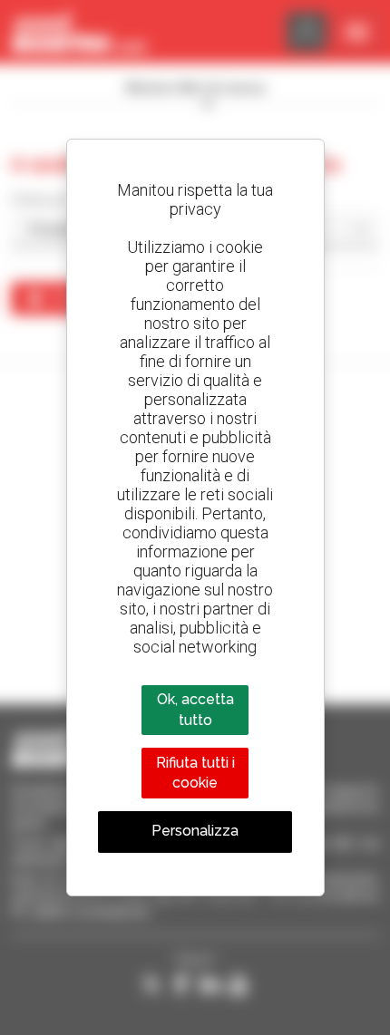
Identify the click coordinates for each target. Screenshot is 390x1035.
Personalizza (195, 830)
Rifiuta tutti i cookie (195, 772)
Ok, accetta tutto (195, 709)
